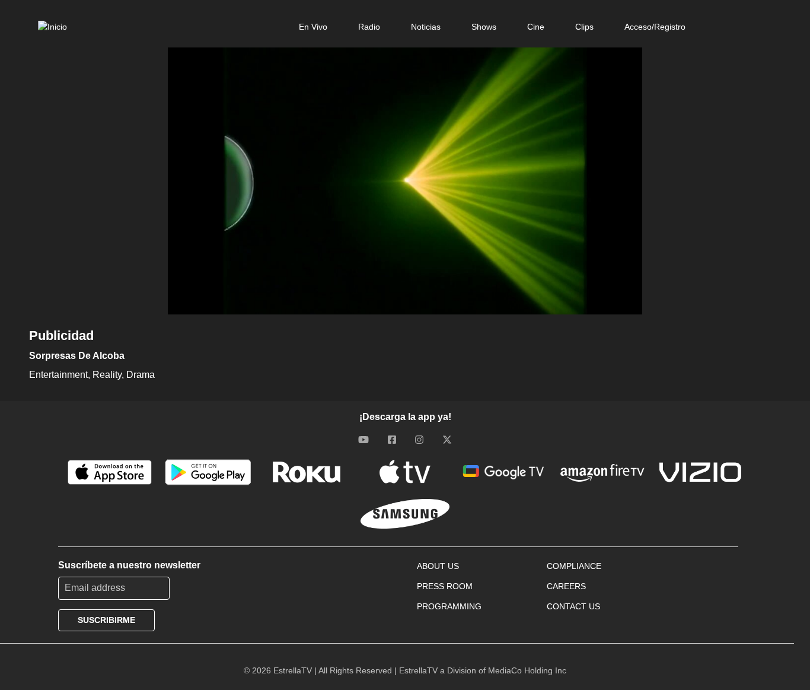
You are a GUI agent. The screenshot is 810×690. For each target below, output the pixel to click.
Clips (584, 26)
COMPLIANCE (574, 566)
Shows (483, 26)
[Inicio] (52, 26)
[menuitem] (313, 26)
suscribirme (106, 620)
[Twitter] (447, 439)
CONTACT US (573, 606)
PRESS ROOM (445, 586)
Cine (535, 26)
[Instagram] (419, 439)
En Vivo (313, 26)
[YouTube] (363, 439)
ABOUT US (438, 566)
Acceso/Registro (654, 26)
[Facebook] (392, 439)
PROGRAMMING (449, 606)
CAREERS (566, 586)
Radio (369, 26)
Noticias (426, 26)
